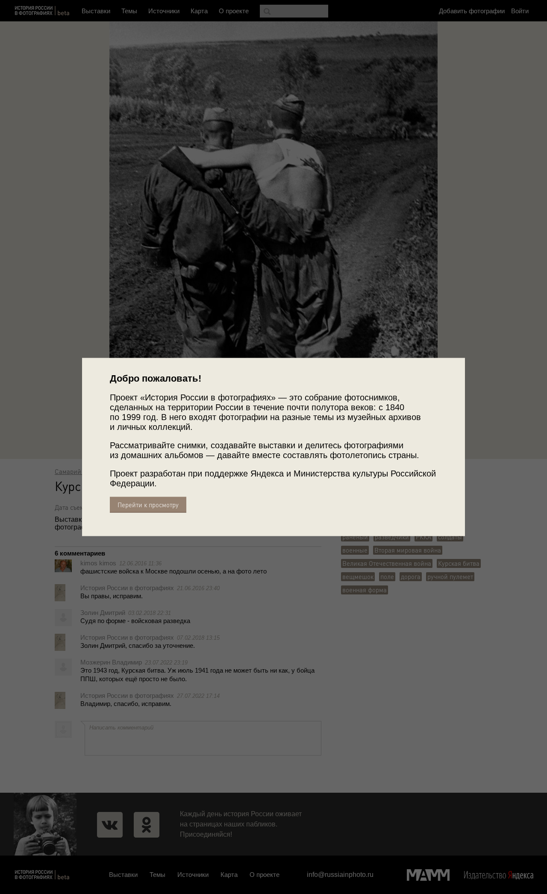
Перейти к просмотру (148, 505)
